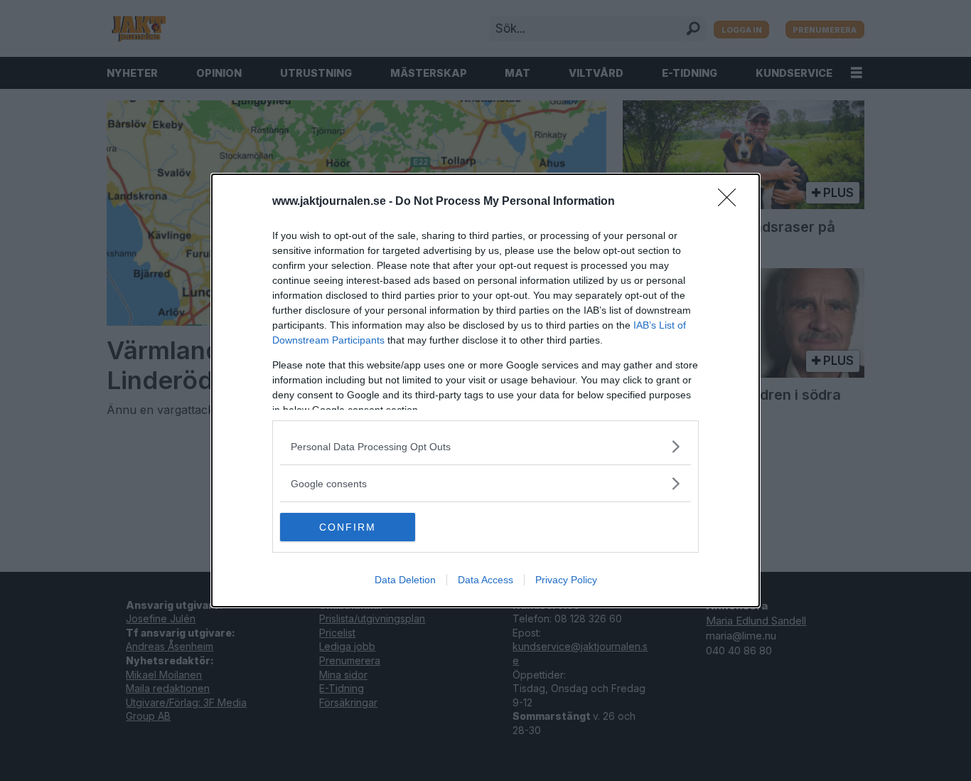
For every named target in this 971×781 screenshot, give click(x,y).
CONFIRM (347, 527)
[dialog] (485, 390)
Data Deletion (405, 579)
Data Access (485, 579)
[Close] (731, 202)
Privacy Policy (566, 579)
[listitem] (485, 446)
